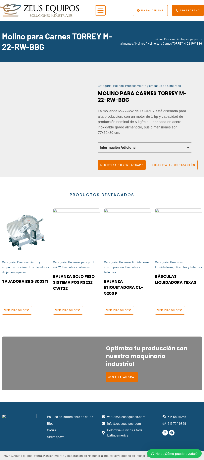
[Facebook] (172, 433)
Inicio (158, 39)
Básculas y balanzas (76, 267)
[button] (100, 10)
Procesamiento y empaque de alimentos (153, 85)
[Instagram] (165, 433)
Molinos (140, 43)
